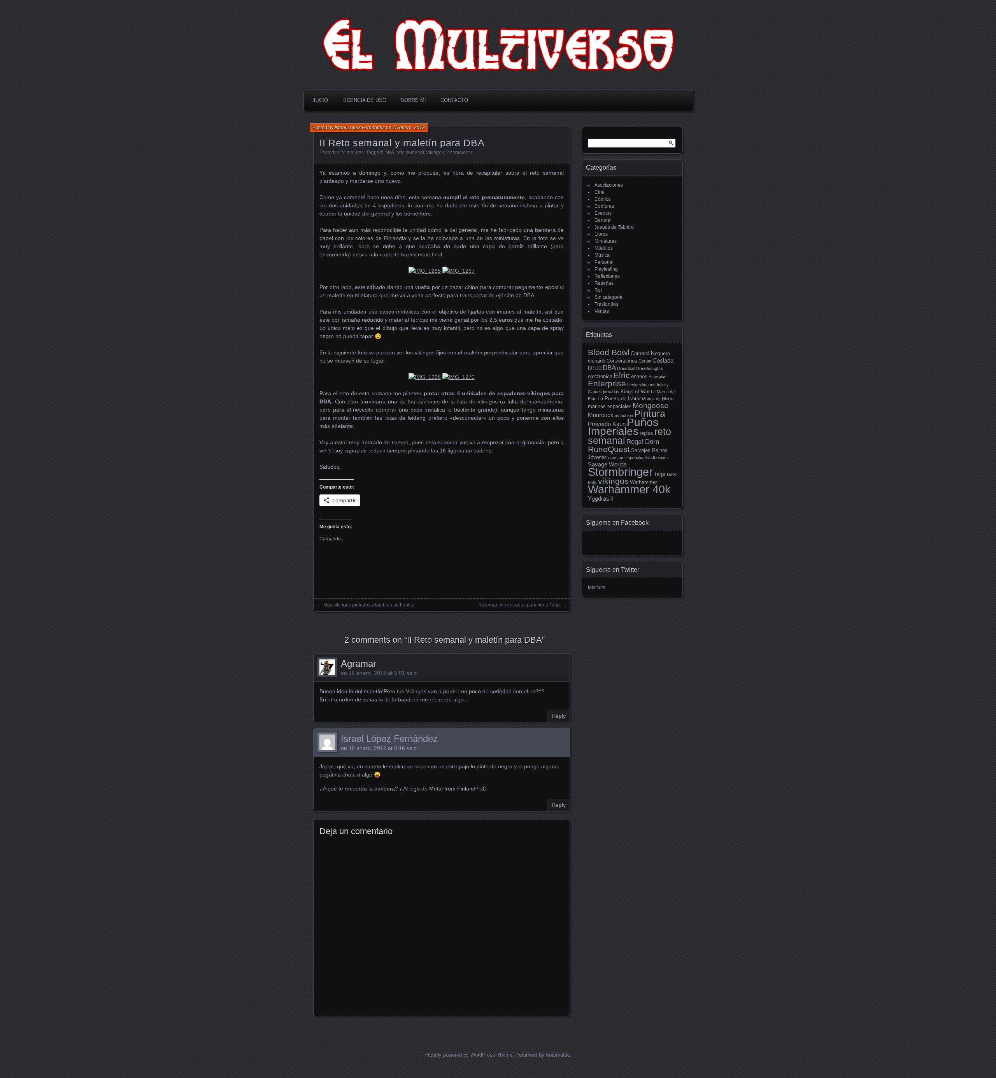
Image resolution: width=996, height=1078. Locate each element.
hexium (634, 384)
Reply (559, 716)
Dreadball (626, 368)
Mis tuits (596, 587)
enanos (639, 376)
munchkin (624, 415)
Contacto (454, 100)
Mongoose (650, 405)
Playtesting (606, 269)
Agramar (358, 663)
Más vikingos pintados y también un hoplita (368, 605)
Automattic (557, 1055)
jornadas (611, 391)
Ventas (601, 311)
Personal (604, 262)
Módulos (603, 248)
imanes (649, 384)
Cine (599, 192)
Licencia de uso (364, 100)
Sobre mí (413, 100)
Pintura (649, 413)
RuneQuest (609, 449)
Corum (644, 361)
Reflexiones (607, 276)
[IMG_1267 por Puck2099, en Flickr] (458, 271)
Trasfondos (606, 304)
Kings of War (635, 391)
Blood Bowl (609, 352)
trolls (592, 482)
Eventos (603, 213)
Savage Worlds (607, 464)
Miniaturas (353, 152)
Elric (622, 375)
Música (602, 255)
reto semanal (410, 152)
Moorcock (601, 415)
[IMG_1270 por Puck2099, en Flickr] (458, 377)
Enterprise (607, 383)
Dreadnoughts (649, 368)
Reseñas (604, 283)
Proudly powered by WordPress (459, 1055)
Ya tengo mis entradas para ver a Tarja (519, 605)
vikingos (435, 152)
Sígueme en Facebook (617, 522)
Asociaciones (608, 185)
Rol (598, 290)
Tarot (671, 474)
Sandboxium (656, 457)
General (603, 220)
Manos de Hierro (657, 398)
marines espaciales (609, 406)
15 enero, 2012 (409, 127)
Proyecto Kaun (607, 424)
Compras (604, 206)
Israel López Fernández (360, 127)
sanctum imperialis (625, 457)
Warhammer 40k (629, 489)
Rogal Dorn (642, 441)
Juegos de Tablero (614, 227)
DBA (389, 152)
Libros (601, 234)
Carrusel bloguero (650, 353)
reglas (646, 433)
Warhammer (643, 482)
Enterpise (657, 376)
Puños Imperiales (623, 426)
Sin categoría (608, 297)
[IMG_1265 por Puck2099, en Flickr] (425, 271)
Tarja (659, 474)
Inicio (320, 100)
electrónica (600, 376)
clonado (596, 361)
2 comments (459, 152)
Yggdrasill (600, 498)
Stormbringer (620, 472)
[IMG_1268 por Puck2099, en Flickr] (425, 377)
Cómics (602, 199)
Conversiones (622, 361)
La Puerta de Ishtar (619, 398)
